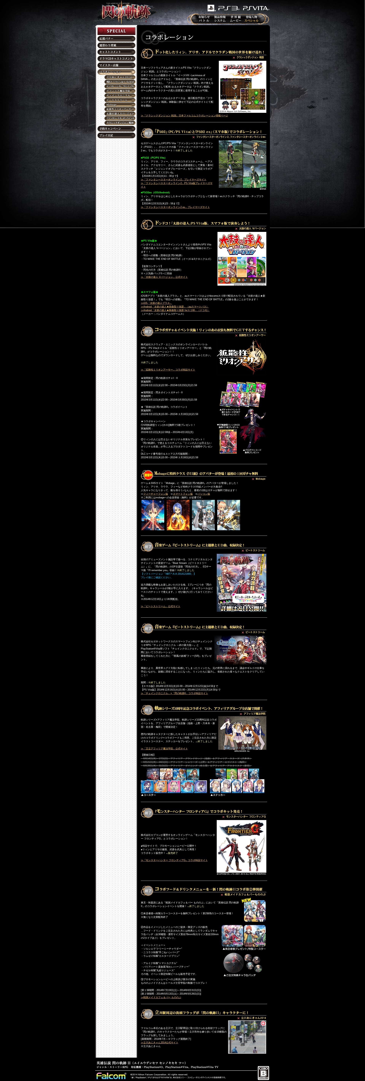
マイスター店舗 (116, 65)
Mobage (116, 105)
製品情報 (220, 16)
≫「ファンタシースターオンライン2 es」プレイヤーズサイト (175, 207)
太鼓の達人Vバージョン (116, 114)
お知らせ (204, 16)
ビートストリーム (116, 100)
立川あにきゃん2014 (116, 77)
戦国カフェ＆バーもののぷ (116, 82)
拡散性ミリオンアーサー (116, 109)
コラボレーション (116, 72)
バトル (204, 20)
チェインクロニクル (116, 95)
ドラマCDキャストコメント (116, 59)
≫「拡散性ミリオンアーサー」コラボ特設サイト (168, 369)
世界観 (235, 16)
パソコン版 (204, 493)
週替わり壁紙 (116, 45)
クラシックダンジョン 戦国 (116, 123)
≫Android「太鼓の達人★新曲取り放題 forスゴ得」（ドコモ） (175, 310)
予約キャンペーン (116, 129)
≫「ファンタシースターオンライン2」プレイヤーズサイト (173, 179)
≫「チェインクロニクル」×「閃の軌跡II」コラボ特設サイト (174, 693)
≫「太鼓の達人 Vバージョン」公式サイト (164, 277)
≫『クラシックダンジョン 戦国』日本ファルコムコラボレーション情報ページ (184, 115)
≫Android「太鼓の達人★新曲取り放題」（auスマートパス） (175, 306)
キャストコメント (116, 52)
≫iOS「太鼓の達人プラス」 (156, 303)
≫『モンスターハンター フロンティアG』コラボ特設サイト (174, 860)
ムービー (235, 20)
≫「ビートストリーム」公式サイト (160, 606)
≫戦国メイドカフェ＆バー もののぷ (161, 997)
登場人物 (251, 16)
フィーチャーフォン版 (155, 493)
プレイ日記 (116, 135)
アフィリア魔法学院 (116, 91)
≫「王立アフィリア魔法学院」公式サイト (164, 748)
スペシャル (251, 20)
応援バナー (116, 39)
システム (220, 20)
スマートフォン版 (183, 493)
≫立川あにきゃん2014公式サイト (159, 1042)
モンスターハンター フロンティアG (116, 86)
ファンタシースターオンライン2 (116, 118)
